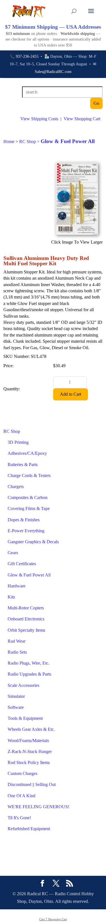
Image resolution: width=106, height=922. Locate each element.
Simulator (16, 696)
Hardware (16, 586)
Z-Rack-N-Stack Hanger (30, 751)
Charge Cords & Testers (29, 475)
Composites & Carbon (27, 497)
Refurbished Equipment (29, 828)
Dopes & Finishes (24, 519)
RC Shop (11, 431)
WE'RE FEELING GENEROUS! (38, 806)
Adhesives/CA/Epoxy (27, 453)
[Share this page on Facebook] (42, 884)
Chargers (16, 486)
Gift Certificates (22, 563)
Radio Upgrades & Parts (29, 674)
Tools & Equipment (25, 718)
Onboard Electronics (26, 618)
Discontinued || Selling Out (32, 784)
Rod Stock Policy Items (29, 762)
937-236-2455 (27, 56)
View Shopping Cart (82, 118)
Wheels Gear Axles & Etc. (31, 729)
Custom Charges (22, 773)
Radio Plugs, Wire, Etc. (28, 663)
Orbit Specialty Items (26, 630)
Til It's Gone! (19, 817)
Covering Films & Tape (29, 508)
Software (16, 707)
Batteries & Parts (23, 464)
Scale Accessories (23, 685)
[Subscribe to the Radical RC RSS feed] (69, 884)
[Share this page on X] (56, 884)
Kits (11, 596)
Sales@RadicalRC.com (53, 72)
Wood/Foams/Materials (28, 740)
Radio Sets (17, 652)
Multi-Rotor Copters (26, 607)
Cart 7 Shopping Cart (53, 919)
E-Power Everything (26, 530)
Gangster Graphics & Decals (33, 541)
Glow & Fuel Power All (29, 575)
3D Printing (18, 442)
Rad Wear (16, 641)
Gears (13, 552)
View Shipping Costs (39, 118)
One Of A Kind (21, 795)
